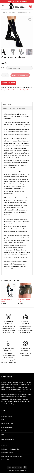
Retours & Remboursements (10, 460)
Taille (2, 68)
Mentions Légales (7, 452)
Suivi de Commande (7, 431)
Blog (2, 434)
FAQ (2, 420)
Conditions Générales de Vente (11, 456)
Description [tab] (7, 104)
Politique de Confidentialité (10, 449)
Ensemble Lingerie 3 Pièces (7, 300)
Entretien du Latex (7, 423)
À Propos (4, 445)
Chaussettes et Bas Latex (24, 12)
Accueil (5, 12)
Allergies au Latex (7, 427)
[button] (2, 6)
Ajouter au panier (20, 75)
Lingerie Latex (12, 12)
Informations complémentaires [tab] (14, 108)
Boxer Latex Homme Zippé (24, 300)
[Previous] (4, 32)
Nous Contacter (6, 416)
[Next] (29, 32)
